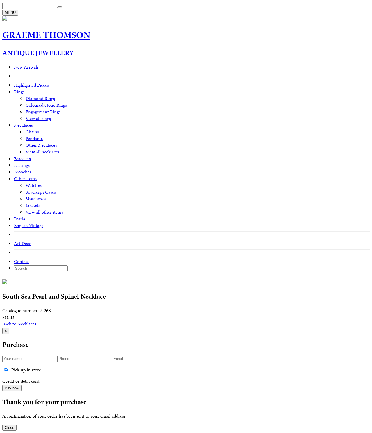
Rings (19, 91)
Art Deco (22, 243)
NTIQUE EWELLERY (38, 53)
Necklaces (23, 125)
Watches (34, 185)
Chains (32, 131)
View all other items (44, 212)
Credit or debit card (20, 381)
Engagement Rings (43, 111)
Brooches (22, 172)
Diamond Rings (40, 98)
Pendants (34, 138)
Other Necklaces (41, 145)
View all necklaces (43, 151)
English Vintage (28, 225)
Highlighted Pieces (31, 85)
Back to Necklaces (19, 324)
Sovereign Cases (41, 192)
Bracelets (22, 158)
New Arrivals (26, 67)
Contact (21, 261)
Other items (25, 178)
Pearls (19, 218)
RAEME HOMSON (46, 35)
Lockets (33, 205)
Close (9, 427)
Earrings (22, 165)
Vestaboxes (36, 198)
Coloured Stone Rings (46, 105)
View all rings (38, 118)
